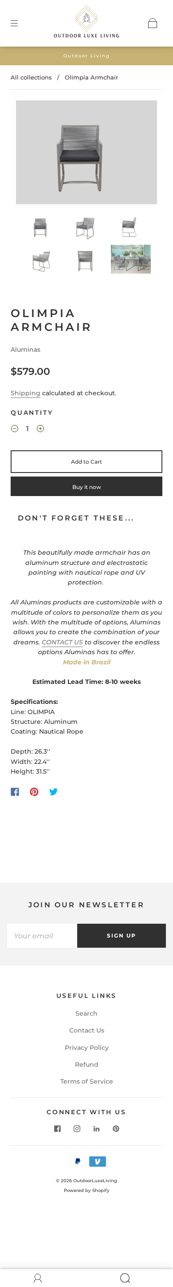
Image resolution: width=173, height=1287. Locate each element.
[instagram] (76, 1128)
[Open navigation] (20, 23)
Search (86, 1013)
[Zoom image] (86, 153)
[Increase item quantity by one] (40, 430)
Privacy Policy (87, 1048)
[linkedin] (96, 1128)
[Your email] (42, 936)
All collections (31, 77)
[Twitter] (53, 792)
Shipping (25, 393)
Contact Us (86, 1030)
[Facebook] (14, 792)
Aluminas (25, 350)
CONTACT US (62, 642)
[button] (30, 153)
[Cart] (152, 23)
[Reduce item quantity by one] (14, 430)
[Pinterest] (34, 792)
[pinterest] (116, 1128)
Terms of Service (86, 1081)
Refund (86, 1065)
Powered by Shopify (87, 1190)
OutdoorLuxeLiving (95, 1181)
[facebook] (57, 1128)
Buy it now (86, 487)
